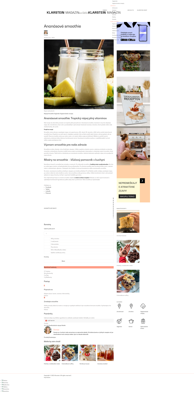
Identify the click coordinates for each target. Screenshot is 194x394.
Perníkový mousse (84, 363)
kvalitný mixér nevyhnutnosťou (99, 164)
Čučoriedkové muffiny (68, 363)
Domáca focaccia (121, 235)
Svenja (46, 35)
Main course (48, 3)
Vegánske (57, 113)
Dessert (47, 6)
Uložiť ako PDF (51, 320)
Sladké (64, 325)
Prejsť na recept (48, 129)
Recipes (46, 1)
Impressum (47, 377)
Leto (47, 325)
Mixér (63, 261)
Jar (45, 325)
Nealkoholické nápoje (55, 325)
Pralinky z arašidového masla (52, 363)
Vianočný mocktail (102, 363)
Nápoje (46, 113)
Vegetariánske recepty (66, 113)
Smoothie (51, 113)
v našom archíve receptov (81, 177)
